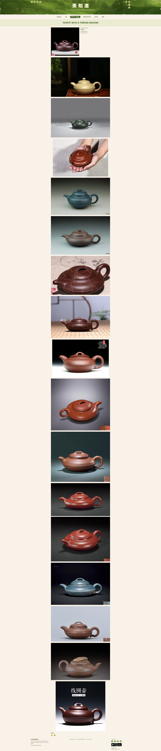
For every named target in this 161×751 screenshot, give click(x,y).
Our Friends (89, 739)
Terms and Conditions (81, 739)
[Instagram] (35, 2)
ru (129, 7)
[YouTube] (40, 2)
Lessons (59, 17)
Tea (66, 17)
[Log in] (126, 2)
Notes (96, 17)
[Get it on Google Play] (116, 744)
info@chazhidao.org (115, 749)
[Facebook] (32, 2)
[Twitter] (37, 2)
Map (103, 17)
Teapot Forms (75, 17)
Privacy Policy (72, 739)
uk (129, 4)
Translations (87, 17)
